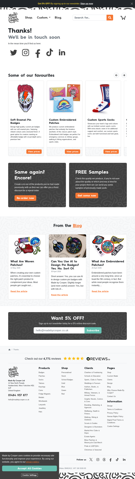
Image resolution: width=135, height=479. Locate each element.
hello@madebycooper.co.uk (18, 400)
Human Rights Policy (115, 416)
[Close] (132, 3)
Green (63, 390)
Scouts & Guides (90, 423)
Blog (77, 225)
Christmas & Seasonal (93, 450)
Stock (63, 376)
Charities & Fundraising (93, 372)
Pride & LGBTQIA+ (91, 446)
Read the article (19, 291)
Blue (63, 387)
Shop (109, 372)
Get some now (87, 195)
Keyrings (42, 387)
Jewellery (42, 408)
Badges (41, 372)
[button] (44, 17)
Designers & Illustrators (93, 427)
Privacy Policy (112, 413)
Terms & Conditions (114, 409)
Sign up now (86, 3)
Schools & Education (92, 376)
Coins (41, 390)
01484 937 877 (18, 395)
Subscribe (93, 330)
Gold (63, 383)
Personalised (66, 372)
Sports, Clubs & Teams (93, 380)
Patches (42, 376)
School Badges (67, 380)
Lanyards (42, 405)
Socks (41, 380)
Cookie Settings (113, 426)
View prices (34, 151)
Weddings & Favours (92, 383)
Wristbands (43, 401)
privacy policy (32, 462)
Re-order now (25, 198)
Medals (41, 397)
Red (62, 394)
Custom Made (112, 376)
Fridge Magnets (44, 394)
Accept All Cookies (30, 468)
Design (109, 383)
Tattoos (41, 383)
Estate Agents (89, 437)
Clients (109, 380)
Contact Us (111, 396)
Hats (40, 412)
